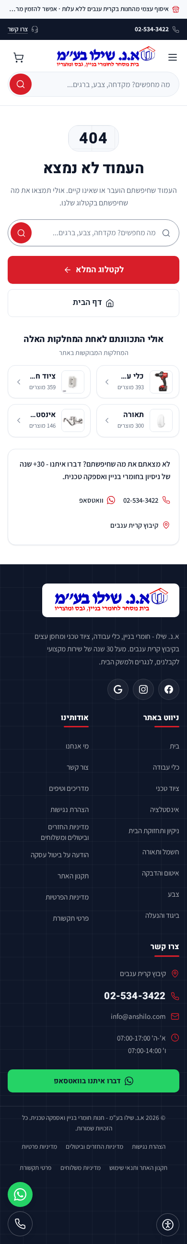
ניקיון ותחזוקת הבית (154, 830)
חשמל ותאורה (160, 851)
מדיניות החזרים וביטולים (94, 1146)
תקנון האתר (73, 875)
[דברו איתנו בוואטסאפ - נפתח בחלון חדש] (20, 1194)
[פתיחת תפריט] (172, 57)
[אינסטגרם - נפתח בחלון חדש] (143, 689)
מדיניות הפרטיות (67, 896)
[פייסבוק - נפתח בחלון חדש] (168, 689)
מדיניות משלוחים (80, 1167)
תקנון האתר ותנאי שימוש (138, 1167)
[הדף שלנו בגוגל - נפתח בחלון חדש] (118, 689)
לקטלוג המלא (100, 270)
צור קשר (78, 767)
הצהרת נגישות (69, 809)
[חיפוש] (21, 84)
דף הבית (87, 302)
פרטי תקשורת (71, 918)
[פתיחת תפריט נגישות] (167, 1224)
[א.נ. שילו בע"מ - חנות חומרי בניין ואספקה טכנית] (110, 600)
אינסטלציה (164, 809)
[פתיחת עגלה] (18, 57)
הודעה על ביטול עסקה (60, 854)
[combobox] (104, 84)
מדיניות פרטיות (39, 1146)
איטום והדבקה (160, 872)
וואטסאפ (91, 500)
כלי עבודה (166, 767)
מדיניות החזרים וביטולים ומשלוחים (65, 831)
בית (174, 745)
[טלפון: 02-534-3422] (20, 1223)
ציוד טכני (167, 788)
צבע (173, 894)
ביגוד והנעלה (162, 915)
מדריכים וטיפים (69, 788)
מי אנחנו (77, 745)
